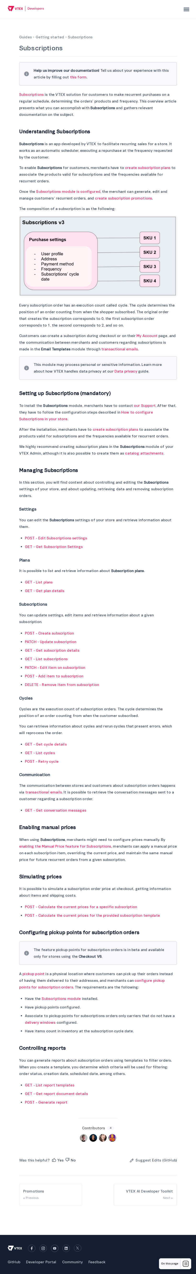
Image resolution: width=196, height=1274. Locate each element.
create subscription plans (147, 167)
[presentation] (186, 9)
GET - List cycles (40, 753)
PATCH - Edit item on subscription (55, 667)
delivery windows (40, 1022)
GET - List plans (39, 582)
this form (78, 77)
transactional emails (119, 349)
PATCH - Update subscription (50, 642)
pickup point (33, 974)
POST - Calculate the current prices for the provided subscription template (92, 915)
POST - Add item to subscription (54, 676)
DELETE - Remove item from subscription (62, 684)
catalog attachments (144, 453)
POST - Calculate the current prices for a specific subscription (81, 907)
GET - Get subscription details (52, 650)
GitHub (14, 1262)
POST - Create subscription (49, 633)
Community (72, 1262)
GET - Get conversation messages (55, 810)
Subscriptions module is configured (68, 191)
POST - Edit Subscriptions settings (56, 538)
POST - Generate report (46, 1102)
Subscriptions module (61, 998)
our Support (145, 405)
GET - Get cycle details (46, 744)
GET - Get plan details (45, 590)
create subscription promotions (123, 198)
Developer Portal (41, 1262)
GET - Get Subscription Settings (54, 546)
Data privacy (125, 371)
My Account (147, 335)
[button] (57, 1160)
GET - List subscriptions (46, 659)
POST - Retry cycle (42, 761)
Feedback (96, 1262)
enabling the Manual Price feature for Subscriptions (65, 846)
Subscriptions (31, 94)
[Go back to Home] (26, 9)
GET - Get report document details (56, 1093)
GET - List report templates (49, 1085)
